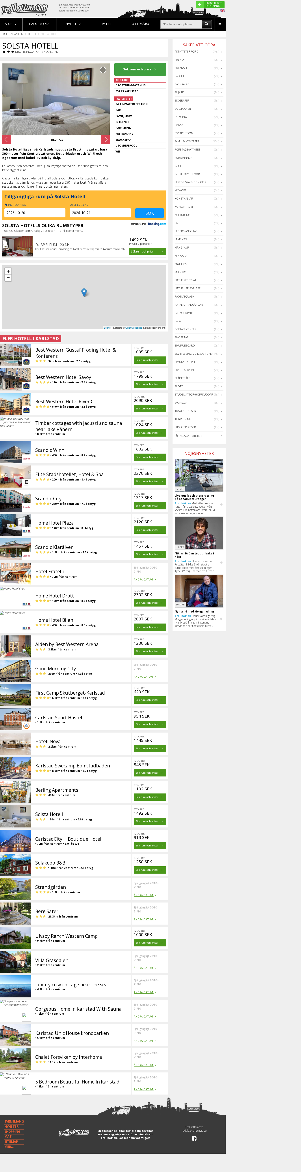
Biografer (182, 100)
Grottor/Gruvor (187, 174)
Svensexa (181, 403)
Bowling (181, 117)
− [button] (8, 278)
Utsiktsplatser (185, 427)
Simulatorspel (185, 362)
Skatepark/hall (185, 370)
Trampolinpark (185, 411)
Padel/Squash (184, 296)
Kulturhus (182, 215)
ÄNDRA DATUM (144, 579)
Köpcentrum (184, 207)
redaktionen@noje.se (194, 1130)
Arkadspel (182, 68)
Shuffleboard (185, 345)
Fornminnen (183, 158)
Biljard (179, 92)
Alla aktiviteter (190, 436)
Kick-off (180, 190)
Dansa (179, 125)
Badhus (180, 76)
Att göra (140, 24)
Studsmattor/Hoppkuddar (194, 394)
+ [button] (8, 271)
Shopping (181, 337)
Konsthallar (184, 198)
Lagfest (180, 223)
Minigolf (181, 256)
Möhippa (180, 264)
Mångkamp (182, 247)
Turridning (183, 419)
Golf (178, 166)
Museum (180, 272)
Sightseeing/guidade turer (194, 354)
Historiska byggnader (190, 182)
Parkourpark (184, 313)
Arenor (180, 60)
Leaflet (107, 327)
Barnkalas (182, 84)
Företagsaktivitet (187, 149)
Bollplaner (183, 109)
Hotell (107, 24)
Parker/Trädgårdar (189, 305)
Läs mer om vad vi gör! (134, 1138)
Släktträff (182, 378)
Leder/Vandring (186, 231)
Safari (179, 321)
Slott (179, 386)
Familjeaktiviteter (187, 141)
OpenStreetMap (133, 327)
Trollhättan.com (12, 34)
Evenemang (39, 24)
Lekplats (181, 239)
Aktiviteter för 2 (186, 51)
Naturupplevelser (188, 288)
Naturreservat (185, 280)
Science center (185, 329)
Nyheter (73, 24)
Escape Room (184, 133)
